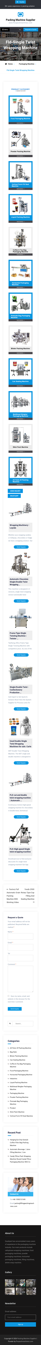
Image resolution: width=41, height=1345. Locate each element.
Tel (9, 953)
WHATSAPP (14, 496)
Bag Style (13, 1052)
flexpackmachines (28, 53)
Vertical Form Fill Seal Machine (21, 1116)
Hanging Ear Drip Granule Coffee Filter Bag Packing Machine (19, 1143)
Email (10, 943)
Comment (12, 964)
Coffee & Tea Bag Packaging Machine (20, 1065)
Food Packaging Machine (19, 1071)
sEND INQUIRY (15, 491)
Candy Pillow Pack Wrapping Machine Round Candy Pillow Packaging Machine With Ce (20, 1159)
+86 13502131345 (19, 1199)
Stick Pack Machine (17, 1112)
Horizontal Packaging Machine (21, 1075)
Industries (13, 1079)
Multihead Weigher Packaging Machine (20, 1088)
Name (10, 932)
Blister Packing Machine (19, 1056)
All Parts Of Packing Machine (20, 1048)
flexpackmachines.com (24, 1341)
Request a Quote (30, 29)
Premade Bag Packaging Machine (19, 1102)
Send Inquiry (21, 547)
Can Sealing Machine (17, 1060)
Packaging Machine (26, 64)
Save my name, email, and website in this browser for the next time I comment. (19, 999)
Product (13, 1108)
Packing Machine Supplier (20, 19)
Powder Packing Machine (19, 1097)
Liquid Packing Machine (18, 1083)
